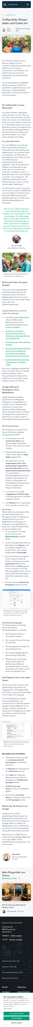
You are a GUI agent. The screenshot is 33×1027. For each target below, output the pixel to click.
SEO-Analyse (24, 317)
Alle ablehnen (16, 1018)
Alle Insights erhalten (9, 878)
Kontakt (5, 987)
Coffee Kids (14, 66)
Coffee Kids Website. (13, 327)
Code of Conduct (23, 992)
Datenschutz (21, 987)
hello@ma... (12, 936)
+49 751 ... (12, 939)
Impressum (6, 992)
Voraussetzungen (8, 435)
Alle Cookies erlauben (16, 1013)
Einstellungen (16, 1023)
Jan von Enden (22, 145)
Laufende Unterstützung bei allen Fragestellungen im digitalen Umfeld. (17, 362)
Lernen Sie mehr (8, 1008)
